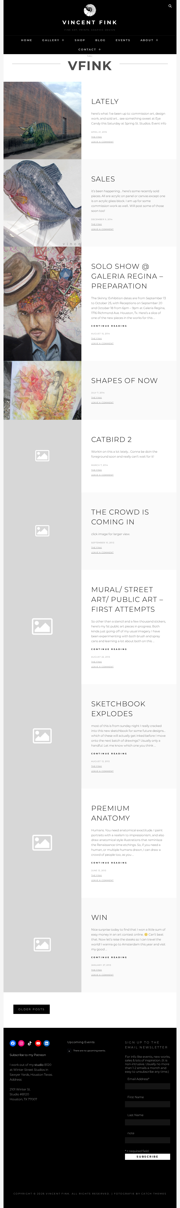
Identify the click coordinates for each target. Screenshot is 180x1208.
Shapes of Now (124, 380)
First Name (135, 1097)
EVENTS (123, 40)
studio (39, 1064)
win (99, 917)
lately (105, 101)
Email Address (138, 1079)
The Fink (96, 137)
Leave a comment (102, 142)
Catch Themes (153, 1193)
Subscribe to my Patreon (28, 1055)
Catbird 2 (111, 439)
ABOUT (147, 40)
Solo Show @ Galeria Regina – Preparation (127, 276)
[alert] (90, 1051)
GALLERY (50, 40)
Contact (87, 49)
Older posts (31, 1009)
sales (103, 179)
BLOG (100, 40)
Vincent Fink (90, 22)
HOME (26, 40)
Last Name (135, 1115)
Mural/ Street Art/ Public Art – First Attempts (127, 599)
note (130, 1133)
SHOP (80, 40)
